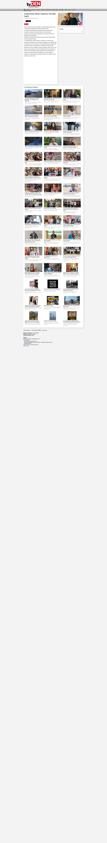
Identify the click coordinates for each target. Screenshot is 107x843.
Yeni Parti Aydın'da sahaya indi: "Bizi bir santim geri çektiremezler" (71, 256)
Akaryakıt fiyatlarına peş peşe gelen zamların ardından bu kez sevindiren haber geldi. (52, 308)
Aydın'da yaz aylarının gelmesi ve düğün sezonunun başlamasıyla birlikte (51, 243)
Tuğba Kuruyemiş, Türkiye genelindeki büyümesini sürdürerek (33, 196)
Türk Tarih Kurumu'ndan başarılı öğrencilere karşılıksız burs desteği (32, 290)
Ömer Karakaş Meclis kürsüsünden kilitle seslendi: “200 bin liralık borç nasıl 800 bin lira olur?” (33, 241)
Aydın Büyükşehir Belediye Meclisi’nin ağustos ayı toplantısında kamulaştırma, (33, 180)
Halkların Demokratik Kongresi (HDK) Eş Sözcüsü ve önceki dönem (33, 260)
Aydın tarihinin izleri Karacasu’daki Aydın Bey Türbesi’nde (52, 99)
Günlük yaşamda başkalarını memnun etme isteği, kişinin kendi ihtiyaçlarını (71, 196)
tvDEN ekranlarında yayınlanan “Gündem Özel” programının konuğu (52, 259)
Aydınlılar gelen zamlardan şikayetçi (33, 224)
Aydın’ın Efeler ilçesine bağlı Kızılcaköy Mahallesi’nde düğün (51, 149)
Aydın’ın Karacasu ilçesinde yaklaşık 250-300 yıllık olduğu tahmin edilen (71, 134)
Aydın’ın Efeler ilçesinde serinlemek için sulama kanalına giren (33, 102)
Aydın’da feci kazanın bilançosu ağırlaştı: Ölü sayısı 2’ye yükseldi (32, 321)
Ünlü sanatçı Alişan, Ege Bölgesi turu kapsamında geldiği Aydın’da (52, 210)
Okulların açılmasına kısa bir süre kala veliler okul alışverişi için (71, 149)
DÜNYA (74, 9)
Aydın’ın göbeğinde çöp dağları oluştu (33, 146)
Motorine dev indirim (48, 305)
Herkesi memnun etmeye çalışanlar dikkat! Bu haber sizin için (71, 193)
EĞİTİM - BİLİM (54, 9)
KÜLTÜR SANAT (27, 10)
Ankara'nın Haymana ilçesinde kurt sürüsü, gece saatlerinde (52, 291)
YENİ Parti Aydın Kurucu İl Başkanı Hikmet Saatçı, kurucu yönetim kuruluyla (71, 259)
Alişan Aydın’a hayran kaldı (50, 208)
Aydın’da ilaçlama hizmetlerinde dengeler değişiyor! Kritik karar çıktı (33, 177)
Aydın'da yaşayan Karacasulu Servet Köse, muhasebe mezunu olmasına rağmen (71, 243)
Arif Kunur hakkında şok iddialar (51, 131)
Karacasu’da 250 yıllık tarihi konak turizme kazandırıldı (71, 131)
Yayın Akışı (44, 330)
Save (27, 24)
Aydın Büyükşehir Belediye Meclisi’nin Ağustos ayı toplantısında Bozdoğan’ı (33, 164)
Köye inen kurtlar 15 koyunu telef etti (52, 289)
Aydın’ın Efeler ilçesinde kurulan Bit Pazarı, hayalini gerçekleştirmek (52, 163)
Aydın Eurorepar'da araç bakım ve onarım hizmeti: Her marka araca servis (71, 209)
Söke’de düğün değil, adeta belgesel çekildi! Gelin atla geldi (71, 225)
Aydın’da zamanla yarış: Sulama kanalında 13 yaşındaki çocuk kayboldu (32, 99)
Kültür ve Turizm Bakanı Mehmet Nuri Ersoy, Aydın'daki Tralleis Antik (71, 275)
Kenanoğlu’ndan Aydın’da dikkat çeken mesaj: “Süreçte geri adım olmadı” (32, 257)
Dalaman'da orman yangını (50, 320)
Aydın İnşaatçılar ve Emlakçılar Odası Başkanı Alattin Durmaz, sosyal (71, 118)
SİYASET (28, 9)
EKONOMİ (48, 9)
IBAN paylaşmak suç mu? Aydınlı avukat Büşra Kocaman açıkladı (32, 273)
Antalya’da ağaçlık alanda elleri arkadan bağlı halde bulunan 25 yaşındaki (70, 324)
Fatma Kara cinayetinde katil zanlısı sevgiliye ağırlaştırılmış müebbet (33, 306)
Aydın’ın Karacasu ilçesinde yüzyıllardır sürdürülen (50, 194)
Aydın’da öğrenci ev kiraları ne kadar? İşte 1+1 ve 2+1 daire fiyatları (52, 115)
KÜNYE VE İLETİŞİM (36, 330)
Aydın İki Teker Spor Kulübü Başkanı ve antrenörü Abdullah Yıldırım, (52, 275)
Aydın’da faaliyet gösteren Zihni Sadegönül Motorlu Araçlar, (70, 212)
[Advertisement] (15, 37)
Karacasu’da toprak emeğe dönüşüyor (52, 192)
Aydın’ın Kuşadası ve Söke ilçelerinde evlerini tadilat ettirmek (52, 227)
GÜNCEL (33, 9)
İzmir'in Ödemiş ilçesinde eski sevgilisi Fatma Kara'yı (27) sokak (33, 308)
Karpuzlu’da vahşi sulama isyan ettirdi (33, 131)
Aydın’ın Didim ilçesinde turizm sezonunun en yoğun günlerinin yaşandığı (32, 118)
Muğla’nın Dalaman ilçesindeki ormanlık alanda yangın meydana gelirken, (51, 323)
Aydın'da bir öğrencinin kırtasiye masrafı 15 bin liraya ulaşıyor (70, 147)
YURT (69, 9)
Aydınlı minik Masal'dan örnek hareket (52, 161)
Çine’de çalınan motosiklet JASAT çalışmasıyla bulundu (70, 290)
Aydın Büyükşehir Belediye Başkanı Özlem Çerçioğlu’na (52, 133)
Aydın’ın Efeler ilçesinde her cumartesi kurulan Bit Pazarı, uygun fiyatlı (72, 164)
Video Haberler (26, 330)
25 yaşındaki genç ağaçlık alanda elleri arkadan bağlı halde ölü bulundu (72, 321)
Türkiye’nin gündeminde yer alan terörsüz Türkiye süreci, (70, 178)
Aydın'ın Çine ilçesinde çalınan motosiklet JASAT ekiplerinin (70, 292)
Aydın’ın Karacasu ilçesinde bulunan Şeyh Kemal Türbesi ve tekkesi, (71, 101)
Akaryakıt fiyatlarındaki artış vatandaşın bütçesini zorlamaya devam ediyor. (32, 227)
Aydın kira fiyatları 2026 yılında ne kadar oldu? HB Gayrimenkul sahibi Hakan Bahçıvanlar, (52, 118)
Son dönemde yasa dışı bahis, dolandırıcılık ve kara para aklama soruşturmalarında (32, 276)
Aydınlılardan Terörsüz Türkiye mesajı (71, 176)
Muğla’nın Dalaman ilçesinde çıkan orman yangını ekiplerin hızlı (71, 308)
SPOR (66, 9)
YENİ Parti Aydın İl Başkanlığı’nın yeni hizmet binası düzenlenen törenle (52, 179)
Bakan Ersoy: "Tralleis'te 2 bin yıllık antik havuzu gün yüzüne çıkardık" (71, 273)
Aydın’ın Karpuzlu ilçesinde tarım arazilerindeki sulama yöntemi (32, 133)
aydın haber (26, 345)
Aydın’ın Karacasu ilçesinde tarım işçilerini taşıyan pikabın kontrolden (33, 324)
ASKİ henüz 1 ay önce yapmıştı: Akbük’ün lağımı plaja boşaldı (32, 115)
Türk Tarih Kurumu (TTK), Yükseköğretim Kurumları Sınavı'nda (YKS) (33, 292)
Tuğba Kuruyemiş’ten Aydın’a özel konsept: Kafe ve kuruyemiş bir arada (33, 193)
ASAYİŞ (38, 9)
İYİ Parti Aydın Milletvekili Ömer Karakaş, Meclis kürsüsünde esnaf (32, 244)
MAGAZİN (61, 9)
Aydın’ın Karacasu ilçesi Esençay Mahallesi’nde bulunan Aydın (51, 101)
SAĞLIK (43, 9)
